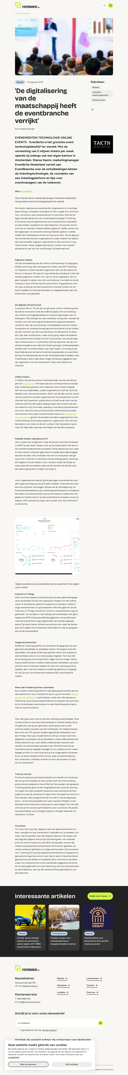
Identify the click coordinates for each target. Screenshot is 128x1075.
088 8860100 (24, 998)
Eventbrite (29, 383)
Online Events (98, 100)
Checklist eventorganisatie (100, 93)
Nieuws (26, 13)
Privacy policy (107, 1070)
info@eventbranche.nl (28, 1002)
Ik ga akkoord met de (38, 1030)
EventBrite (26, 191)
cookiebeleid (13, 1057)
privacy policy (49, 1030)
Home (18, 13)
